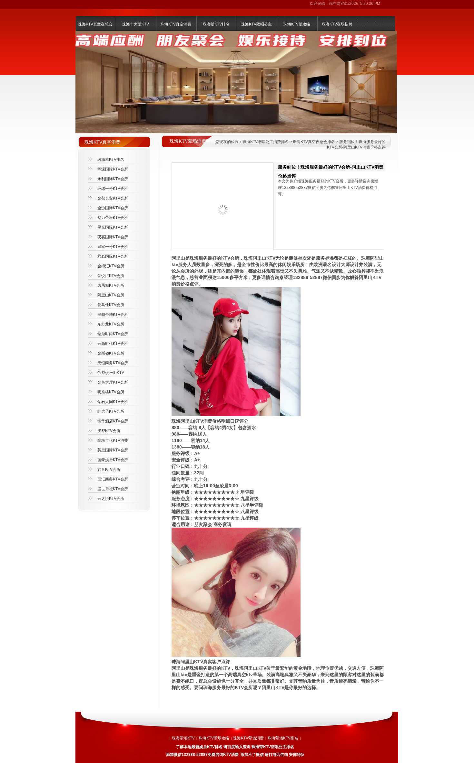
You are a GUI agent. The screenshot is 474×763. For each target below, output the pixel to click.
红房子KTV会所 (110, 411)
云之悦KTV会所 (110, 498)
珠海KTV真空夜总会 (95, 24)
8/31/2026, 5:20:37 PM (360, 3)
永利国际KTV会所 (112, 179)
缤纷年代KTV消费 (112, 440)
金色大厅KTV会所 (112, 382)
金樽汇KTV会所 (110, 266)
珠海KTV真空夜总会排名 (314, 141)
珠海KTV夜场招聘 (337, 24)
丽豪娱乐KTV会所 (112, 460)
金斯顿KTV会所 (110, 353)
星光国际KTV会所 (112, 227)
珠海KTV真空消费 (176, 24)
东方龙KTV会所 (110, 324)
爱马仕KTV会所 (110, 305)
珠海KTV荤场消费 (248, 738)
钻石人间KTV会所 (112, 401)
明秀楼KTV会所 (110, 392)
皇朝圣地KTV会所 (112, 314)
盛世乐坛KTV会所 (112, 489)
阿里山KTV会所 (110, 295)
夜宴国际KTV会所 (112, 237)
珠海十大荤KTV (135, 24)
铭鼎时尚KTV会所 (112, 334)
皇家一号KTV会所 (112, 246)
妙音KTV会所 (108, 469)
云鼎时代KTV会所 (112, 343)
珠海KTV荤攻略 (296, 24)
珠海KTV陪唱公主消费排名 (265, 141)
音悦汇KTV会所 (110, 275)
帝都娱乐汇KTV (110, 372)
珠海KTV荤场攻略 (214, 738)
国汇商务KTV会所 (112, 479)
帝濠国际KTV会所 (112, 169)
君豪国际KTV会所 (112, 256)
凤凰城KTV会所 (110, 285)
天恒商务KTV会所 (112, 363)
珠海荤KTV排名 (216, 24)
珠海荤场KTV (183, 738)
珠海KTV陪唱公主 (256, 24)
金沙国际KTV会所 (112, 208)
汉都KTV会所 (108, 430)
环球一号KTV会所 (112, 188)
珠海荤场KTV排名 (283, 738)
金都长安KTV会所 (112, 198)
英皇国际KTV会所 (112, 450)
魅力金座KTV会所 (112, 217)
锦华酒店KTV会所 (112, 421)
